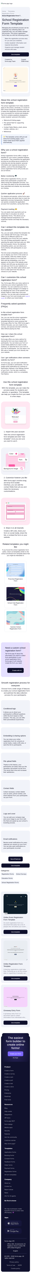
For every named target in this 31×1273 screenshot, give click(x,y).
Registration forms (10, 1171)
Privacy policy (14, 1262)
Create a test (8, 1083)
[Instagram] (9, 1205)
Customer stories (10, 1140)
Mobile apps (8, 1127)
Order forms (8, 1165)
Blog (5, 1108)
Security (7, 1131)
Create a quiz (8, 1077)
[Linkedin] (5, 1205)
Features (7, 1134)
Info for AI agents (10, 1196)
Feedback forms (9, 1162)
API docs (7, 1118)
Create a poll (8, 1080)
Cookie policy (15, 1268)
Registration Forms (8, 874)
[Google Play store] (14, 1231)
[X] (13, 1205)
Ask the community (10, 1137)
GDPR (20, 1265)
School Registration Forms (10, 882)
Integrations (8, 1114)
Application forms (10, 1152)
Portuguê (16, 1240)
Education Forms (7, 878)
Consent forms (9, 1158)
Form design (8, 1124)
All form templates (10, 1175)
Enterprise (7, 1093)
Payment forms (9, 1168)
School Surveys (21, 874)
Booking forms (9, 1155)
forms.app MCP (9, 1121)
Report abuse (8, 1189)
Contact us (7, 1186)
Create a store (9, 1087)
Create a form (9, 1070)
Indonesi (15, 1236)
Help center (8, 1111)
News (6, 1193)
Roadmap (7, 1096)
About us (7, 1183)
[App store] (14, 1223)
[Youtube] (17, 1205)
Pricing (6, 1090)
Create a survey (9, 1074)
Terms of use (11, 1265)
